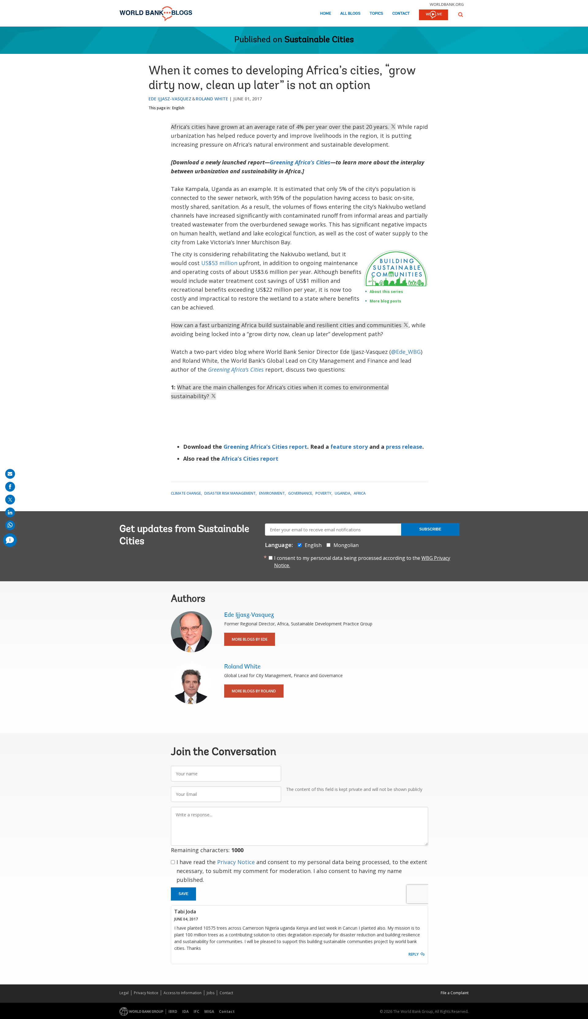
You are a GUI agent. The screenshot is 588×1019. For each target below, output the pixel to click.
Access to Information (183, 992)
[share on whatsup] (10, 525)
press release (404, 446)
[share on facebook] (10, 487)
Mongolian (346, 545)
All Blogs (350, 14)
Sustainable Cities (319, 40)
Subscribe (430, 529)
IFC (196, 1011)
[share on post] (10, 499)
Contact (401, 14)
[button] (460, 14)
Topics (376, 14)
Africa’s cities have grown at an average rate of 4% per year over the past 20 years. (280, 126)
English (178, 108)
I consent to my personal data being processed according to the (362, 562)
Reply (414, 954)
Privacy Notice (236, 862)
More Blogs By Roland (254, 691)
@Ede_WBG (406, 351)
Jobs (210, 992)
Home (325, 14)
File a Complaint (455, 992)
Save (183, 894)
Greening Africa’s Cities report (265, 446)
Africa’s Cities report (249, 458)
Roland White (212, 98)
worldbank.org (447, 4)
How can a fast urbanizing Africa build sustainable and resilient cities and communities (287, 325)
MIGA (209, 1011)
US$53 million (219, 263)
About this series (386, 291)
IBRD (172, 1011)
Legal (124, 992)
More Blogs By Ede (249, 639)
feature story (349, 446)
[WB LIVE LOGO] (433, 15)
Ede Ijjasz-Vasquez (170, 98)
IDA (185, 1011)
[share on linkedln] (10, 512)
